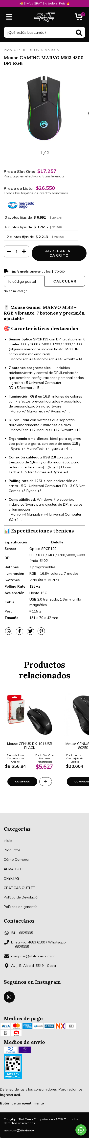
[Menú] (9, 17)
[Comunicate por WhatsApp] (81, 1130)
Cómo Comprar (17, 859)
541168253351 (23, 933)
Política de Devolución (22, 897)
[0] (79, 18)
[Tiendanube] (19, 1131)
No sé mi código (15, 291)
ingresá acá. (10, 1095)
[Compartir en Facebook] (20, 633)
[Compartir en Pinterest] (41, 633)
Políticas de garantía (21, 906)
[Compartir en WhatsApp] (8, 631)
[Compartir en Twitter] (31, 633)
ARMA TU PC (14, 869)
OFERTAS (11, 878)
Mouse (50, 50)
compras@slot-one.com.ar (33, 956)
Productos (12, 850)
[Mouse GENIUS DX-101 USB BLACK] (45, 781)
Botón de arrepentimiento (22, 1103)
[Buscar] (79, 33)
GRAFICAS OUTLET (19, 888)
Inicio (8, 50)
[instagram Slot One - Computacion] (9, 997)
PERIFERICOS (28, 50)
